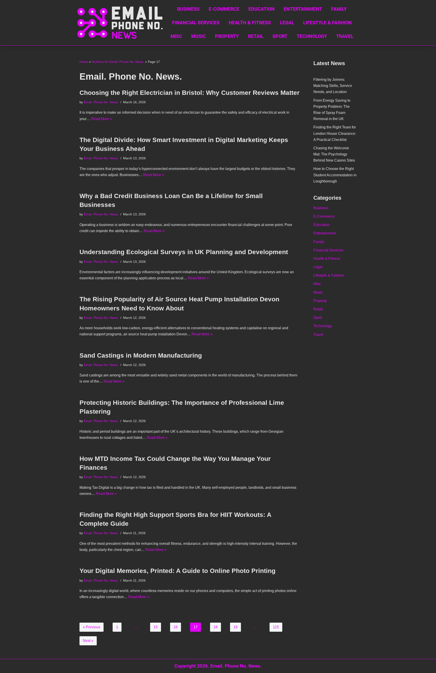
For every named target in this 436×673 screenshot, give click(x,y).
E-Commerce (224, 9)
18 (215, 627)
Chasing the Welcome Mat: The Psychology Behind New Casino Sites (334, 154)
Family (339, 9)
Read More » (101, 119)
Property (227, 36)
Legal (287, 22)
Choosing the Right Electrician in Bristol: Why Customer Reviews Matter (189, 92)
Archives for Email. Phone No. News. (118, 62)
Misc (176, 36)
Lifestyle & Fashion (327, 22)
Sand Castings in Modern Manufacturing (140, 355)
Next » (88, 641)
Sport (279, 36)
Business (188, 9)
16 (175, 627)
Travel (344, 36)
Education (261, 9)
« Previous (91, 627)
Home (83, 62)
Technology (312, 36)
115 (276, 627)
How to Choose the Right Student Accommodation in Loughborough (335, 175)
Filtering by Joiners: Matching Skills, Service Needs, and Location (332, 86)
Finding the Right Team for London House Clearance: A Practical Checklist (334, 133)
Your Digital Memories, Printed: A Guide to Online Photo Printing (177, 570)
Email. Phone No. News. (101, 102)
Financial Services (196, 22)
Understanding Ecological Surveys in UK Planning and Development (183, 251)
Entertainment (303, 9)
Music (198, 36)
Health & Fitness (250, 22)
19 (235, 627)
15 (156, 627)
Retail (255, 36)
